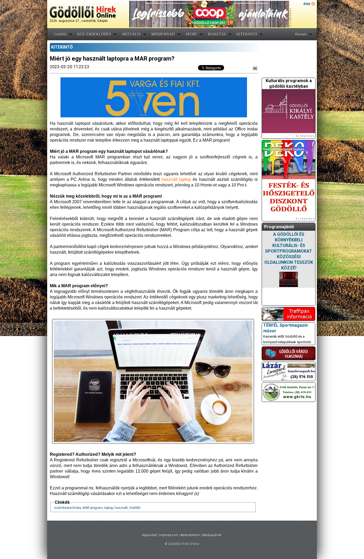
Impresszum (168, 535)
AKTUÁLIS (131, 34)
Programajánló (279, 226)
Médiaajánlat (212, 535)
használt (121, 508)
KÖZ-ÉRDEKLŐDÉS (94, 34)
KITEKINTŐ (247, 34)
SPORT (191, 34)
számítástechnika (67, 508)
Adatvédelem (190, 535)
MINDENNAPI (163, 34)
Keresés (301, 34)
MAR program (93, 508)
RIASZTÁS (217, 34)
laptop (108, 508)
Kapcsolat (149, 535)
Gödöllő (60, 34)
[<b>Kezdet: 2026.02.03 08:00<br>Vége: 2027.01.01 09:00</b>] (288, 279)
